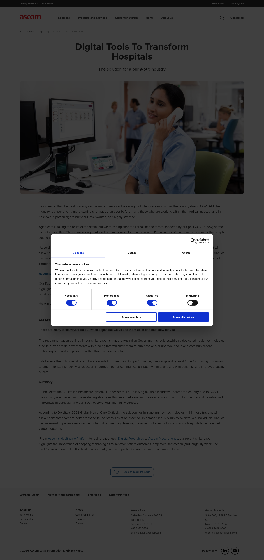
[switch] (112, 303)
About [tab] (186, 252)
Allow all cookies (183, 317)
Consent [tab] (78, 252)
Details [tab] (132, 252)
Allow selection (131, 317)
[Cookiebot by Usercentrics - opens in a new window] (193, 241)
